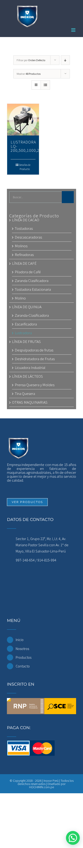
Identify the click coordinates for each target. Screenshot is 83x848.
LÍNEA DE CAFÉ (24, 263)
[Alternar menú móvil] (73, 30)
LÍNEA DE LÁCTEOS (27, 376)
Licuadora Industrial (30, 367)
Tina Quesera (25, 393)
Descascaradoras (28, 237)
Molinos (21, 245)
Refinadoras (24, 254)
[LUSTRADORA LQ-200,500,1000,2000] (23, 119)
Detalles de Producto (24, 167)
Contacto (23, 666)
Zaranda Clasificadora (31, 280)
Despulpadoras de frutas (34, 350)
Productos (23, 657)
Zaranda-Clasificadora (32, 315)
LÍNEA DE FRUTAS (26, 341)
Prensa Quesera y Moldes (34, 384)
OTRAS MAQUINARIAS (29, 402)
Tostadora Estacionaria (33, 289)
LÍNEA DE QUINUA (27, 306)
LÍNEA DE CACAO (25, 219)
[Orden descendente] (65, 60)
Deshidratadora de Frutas (35, 358)
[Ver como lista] (45, 84)
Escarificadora (26, 324)
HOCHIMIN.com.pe (41, 787)
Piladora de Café (28, 271)
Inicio (20, 639)
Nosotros (22, 648)
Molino (20, 298)
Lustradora (23, 332)
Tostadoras (24, 228)
